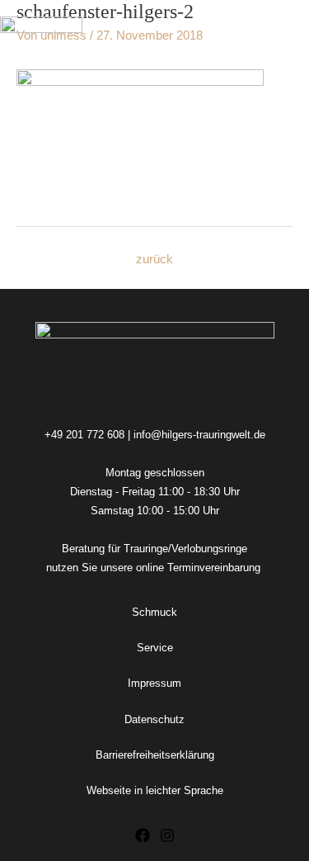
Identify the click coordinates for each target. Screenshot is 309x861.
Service (155, 647)
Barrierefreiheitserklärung (155, 755)
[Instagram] (167, 835)
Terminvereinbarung (215, 567)
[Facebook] (142, 835)
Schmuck (154, 612)
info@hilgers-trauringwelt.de (199, 434)
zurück (154, 259)
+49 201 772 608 (84, 434)
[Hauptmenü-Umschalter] (290, 30)
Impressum (154, 683)
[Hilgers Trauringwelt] (41, 30)
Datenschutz (154, 719)
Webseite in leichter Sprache (155, 790)
